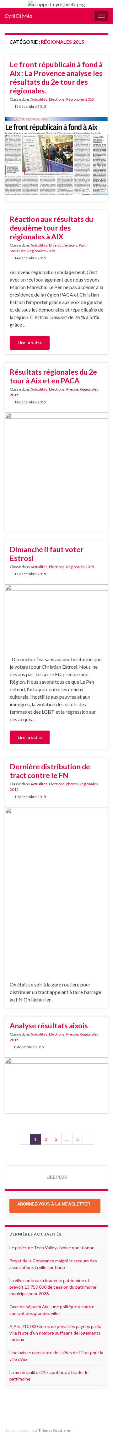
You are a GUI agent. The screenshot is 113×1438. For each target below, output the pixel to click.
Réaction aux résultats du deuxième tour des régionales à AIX (51, 228)
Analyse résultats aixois (49, 1025)
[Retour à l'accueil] (56, 4)
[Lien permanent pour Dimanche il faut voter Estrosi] (56, 615)
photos (72, 783)
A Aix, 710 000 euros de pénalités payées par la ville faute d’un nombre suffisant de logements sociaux (55, 1333)
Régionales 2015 (80, 99)
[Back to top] (99, 1424)
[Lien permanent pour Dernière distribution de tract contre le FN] (56, 889)
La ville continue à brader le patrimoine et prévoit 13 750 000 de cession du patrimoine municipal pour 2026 (52, 1287)
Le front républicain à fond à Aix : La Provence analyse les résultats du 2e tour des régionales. (56, 77)
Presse (72, 389)
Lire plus (56, 1177)
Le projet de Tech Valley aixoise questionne (51, 1247)
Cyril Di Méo (18, 16)
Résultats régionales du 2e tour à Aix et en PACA (53, 376)
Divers (54, 245)
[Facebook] (53, 1410)
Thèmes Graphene (54, 1430)
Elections (57, 99)
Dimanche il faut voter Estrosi (46, 553)
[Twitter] (63, 1410)
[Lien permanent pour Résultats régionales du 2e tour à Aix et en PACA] (56, 461)
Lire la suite (30, 342)
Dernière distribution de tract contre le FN (50, 771)
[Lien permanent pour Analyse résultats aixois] (56, 1082)
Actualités (38, 99)
